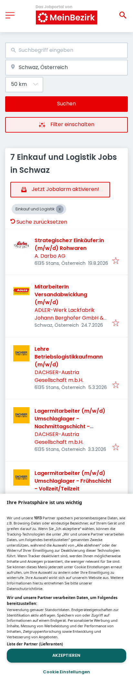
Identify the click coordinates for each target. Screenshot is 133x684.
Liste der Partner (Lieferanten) (35, 644)
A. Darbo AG (50, 256)
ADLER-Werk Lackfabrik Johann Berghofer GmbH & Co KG (69, 317)
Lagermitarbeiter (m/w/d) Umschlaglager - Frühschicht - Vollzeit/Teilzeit (73, 480)
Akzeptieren (66, 655)
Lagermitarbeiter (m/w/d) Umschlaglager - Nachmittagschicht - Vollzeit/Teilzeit (70, 422)
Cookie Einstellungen (66, 672)
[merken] (116, 261)
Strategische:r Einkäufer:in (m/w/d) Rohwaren (69, 244)
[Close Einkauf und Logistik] (60, 209)
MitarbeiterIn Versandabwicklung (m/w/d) (61, 294)
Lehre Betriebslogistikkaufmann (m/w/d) (69, 356)
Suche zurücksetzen (41, 222)
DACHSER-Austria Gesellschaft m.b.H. (59, 376)
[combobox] (66, 50)
